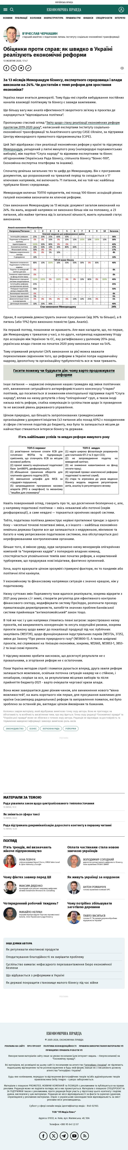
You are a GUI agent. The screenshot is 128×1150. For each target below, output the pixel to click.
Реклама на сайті (15, 1046)
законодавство (15, 728)
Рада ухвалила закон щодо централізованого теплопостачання (48, 803)
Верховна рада (51, 728)
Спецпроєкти (104, 18)
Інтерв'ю (120, 18)
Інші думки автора (19, 943)
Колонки (35, 18)
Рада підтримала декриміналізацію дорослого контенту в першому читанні (57, 825)
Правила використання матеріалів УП (101, 1046)
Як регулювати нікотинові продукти (32, 949)
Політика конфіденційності (60, 1046)
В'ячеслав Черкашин (40, 34)
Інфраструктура (53, 18)
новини (7, 18)
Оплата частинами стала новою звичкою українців (93, 849)
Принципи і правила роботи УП (64, 1050)
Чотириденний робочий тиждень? (30, 903)
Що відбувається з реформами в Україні (35, 975)
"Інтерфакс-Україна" (95, 1065)
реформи (70, 728)
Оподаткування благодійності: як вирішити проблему (45, 957)
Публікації (21, 18)
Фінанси (88, 18)
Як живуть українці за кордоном (93, 877)
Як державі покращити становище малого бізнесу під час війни (52, 983)
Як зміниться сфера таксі (21, 814)
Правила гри (73, 18)
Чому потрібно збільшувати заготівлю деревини (89, 905)
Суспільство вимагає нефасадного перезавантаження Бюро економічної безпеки (59, 966)
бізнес (33, 728)
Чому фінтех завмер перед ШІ (27, 877)
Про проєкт (34, 1046)
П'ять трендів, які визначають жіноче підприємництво (27, 849)
